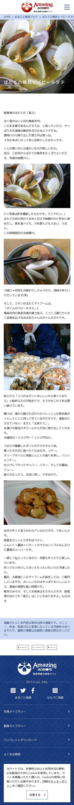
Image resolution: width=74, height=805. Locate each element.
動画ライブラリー (15, 726)
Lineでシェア (53, 647)
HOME (7, 16)
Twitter (23, 690)
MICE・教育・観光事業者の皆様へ (25, 784)
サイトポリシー (13, 791)
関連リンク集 (12, 797)
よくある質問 (12, 754)
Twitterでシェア (24, 647)
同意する (34, 795)
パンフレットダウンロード (20, 740)
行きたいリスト (19, 774)
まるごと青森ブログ (26, 16)
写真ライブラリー (15, 712)
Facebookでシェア (39, 647)
